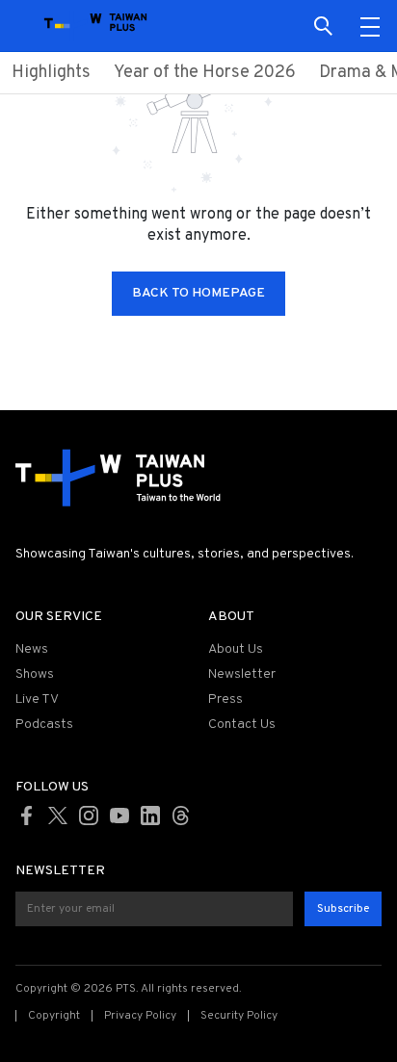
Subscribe (343, 909)
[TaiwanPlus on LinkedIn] (150, 815)
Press (225, 699)
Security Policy (239, 1015)
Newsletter (242, 674)
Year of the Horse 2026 (205, 73)
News (31, 649)
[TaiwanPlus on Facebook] (27, 815)
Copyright (54, 1015)
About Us (235, 649)
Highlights (51, 73)
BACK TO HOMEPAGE (198, 293)
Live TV (37, 699)
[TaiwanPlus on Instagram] (88, 815)
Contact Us (242, 724)
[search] (323, 26)
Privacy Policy (140, 1015)
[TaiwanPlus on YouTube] (119, 815)
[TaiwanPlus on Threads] (181, 815)
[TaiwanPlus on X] (57, 815)
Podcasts (44, 724)
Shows (34, 674)
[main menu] (370, 26)
